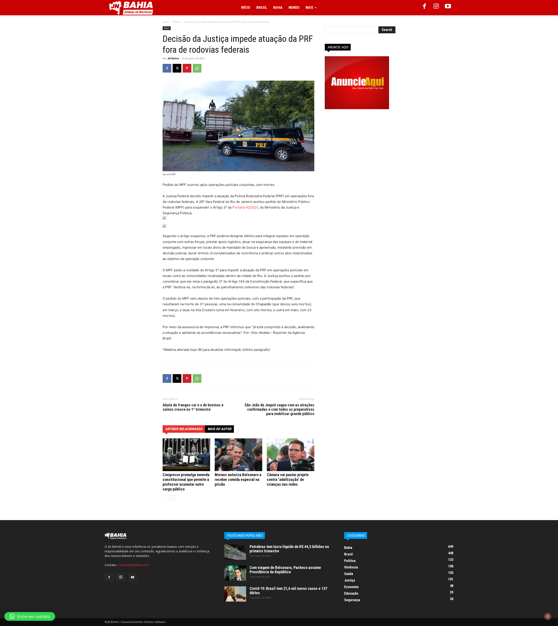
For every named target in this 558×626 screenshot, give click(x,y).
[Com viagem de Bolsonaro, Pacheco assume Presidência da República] (235, 573)
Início (245, 7)
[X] (177, 68)
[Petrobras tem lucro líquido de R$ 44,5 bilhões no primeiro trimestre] (235, 552)
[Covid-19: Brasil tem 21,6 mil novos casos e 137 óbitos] (235, 594)
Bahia (277, 7)
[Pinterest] (187, 68)
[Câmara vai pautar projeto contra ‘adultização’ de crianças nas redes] (290, 454)
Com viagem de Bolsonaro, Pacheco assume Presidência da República (285, 569)
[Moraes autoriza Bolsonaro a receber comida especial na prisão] (238, 454)
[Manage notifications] (547, 616)
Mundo (294, 7)
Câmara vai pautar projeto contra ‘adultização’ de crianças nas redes (288, 479)
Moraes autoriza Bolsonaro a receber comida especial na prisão (238, 479)
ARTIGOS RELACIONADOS (183, 429)
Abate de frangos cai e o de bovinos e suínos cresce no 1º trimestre (193, 407)
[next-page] (172, 498)
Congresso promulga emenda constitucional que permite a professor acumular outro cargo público (186, 481)
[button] (29, 616)
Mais (309, 7)
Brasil (261, 7)
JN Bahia (173, 58)
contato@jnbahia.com (133, 565)
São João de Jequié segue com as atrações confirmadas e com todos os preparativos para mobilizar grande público (279, 409)
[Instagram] (436, 7)
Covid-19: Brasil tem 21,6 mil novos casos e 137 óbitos (288, 590)
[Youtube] (447, 7)
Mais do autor (219, 429)
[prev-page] (165, 498)
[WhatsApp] (197, 68)
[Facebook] (424, 7)
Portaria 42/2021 (245, 207)
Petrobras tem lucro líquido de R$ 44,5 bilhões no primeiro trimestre (289, 548)
